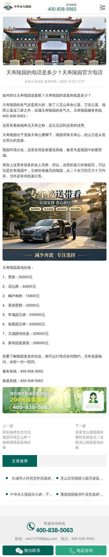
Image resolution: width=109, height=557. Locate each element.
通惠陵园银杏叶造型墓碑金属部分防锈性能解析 (81, 495)
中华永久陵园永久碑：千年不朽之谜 (31, 495)
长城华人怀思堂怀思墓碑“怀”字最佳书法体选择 (31, 478)
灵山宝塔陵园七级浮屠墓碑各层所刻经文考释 (81, 478)
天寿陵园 (24, 95)
